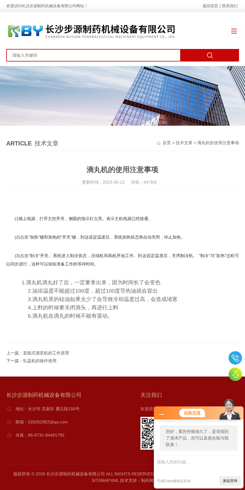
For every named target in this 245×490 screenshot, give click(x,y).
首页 (167, 142)
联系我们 (230, 6)
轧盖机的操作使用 (39, 360)
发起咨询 (230, 481)
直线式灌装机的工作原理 (46, 353)
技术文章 (184, 142)
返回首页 (210, 6)
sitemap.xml (105, 480)
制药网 (147, 480)
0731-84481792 (235, 358)
